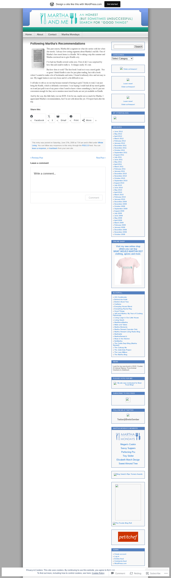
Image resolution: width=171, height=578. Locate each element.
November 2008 (120, 232)
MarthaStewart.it (120, 336)
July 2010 (118, 185)
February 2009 (120, 225)
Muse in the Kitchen (122, 339)
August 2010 (119, 183)
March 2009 (119, 223)
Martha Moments (120, 327)
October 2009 (119, 206)
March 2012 (119, 138)
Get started (112, 4)
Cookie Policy (98, 573)
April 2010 (118, 192)
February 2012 (120, 141)
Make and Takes (120, 325)
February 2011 (120, 169)
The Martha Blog (120, 354)
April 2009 (118, 220)
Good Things (119, 311)
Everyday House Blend (123, 306)
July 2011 (118, 157)
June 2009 (118, 216)
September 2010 (120, 180)
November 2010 (120, 176)
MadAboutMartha (121, 322)
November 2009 (120, 204)
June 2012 (118, 131)
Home (28, 34)
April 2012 (118, 136)
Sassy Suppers (128, 448)
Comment (94, 197)
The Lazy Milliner (120, 352)
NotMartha (118, 341)
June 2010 (118, 187)
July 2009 (118, 213)
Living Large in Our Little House (126, 318)
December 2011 (120, 145)
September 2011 (120, 152)
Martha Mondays (70, 34)
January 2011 (119, 171)
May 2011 (118, 162)
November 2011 (120, 148)
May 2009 (118, 218)
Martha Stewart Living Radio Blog (127, 332)
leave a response (39, 148)
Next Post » (101, 158)
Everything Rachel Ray (123, 309)
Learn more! (128, 83)
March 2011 (118, 166)
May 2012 (118, 134)
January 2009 (119, 227)
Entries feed (119, 559)
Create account (120, 554)
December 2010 (120, 173)
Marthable (118, 334)
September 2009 (120, 209)
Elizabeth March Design (128, 459)
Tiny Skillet (128, 456)
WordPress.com (120, 563)
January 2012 (119, 143)
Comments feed (120, 561)
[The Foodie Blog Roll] (122, 523)
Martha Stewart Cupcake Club (125, 329)
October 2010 (119, 178)
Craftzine (117, 304)
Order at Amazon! (130, 69)
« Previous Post (36, 158)
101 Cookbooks (120, 297)
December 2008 (120, 230)
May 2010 (118, 190)
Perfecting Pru (128, 452)
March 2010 (119, 195)
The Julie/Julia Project (122, 350)
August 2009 (119, 211)
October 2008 (119, 234)
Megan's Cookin (128, 444)
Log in (116, 556)
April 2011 (118, 164)
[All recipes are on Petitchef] (128, 541)
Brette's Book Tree (121, 302)
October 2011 (119, 150)
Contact (52, 34)
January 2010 (119, 199)
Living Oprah (119, 320)
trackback (53, 148)
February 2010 (120, 197)
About (40, 34)
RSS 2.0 (85, 145)
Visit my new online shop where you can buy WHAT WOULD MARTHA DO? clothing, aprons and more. (128, 250)
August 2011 (119, 155)
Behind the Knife (120, 299)
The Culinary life (120, 347)
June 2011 (118, 159)
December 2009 (120, 202)
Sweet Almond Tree (128, 463)
